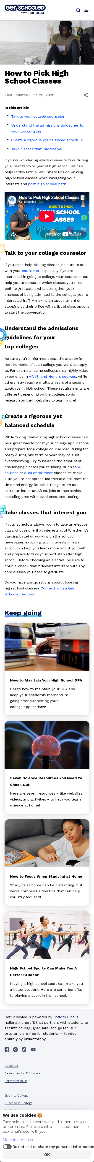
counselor (30, 271)
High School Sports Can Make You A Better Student (43, 971)
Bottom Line (64, 1017)
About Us (11, 1065)
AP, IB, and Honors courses (52, 376)
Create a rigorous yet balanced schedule (47, 140)
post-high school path (47, 184)
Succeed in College (18, 1103)
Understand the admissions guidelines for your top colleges (48, 128)
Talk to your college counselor (38, 116)
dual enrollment (38, 473)
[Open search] (78, 10)
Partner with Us (16, 1081)
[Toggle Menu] (86, 10)
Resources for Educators (23, 1073)
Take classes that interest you (37, 149)
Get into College (17, 1095)
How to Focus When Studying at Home (46, 876)
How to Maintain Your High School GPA (46, 680)
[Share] (85, 95)
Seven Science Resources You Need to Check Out (46, 781)
